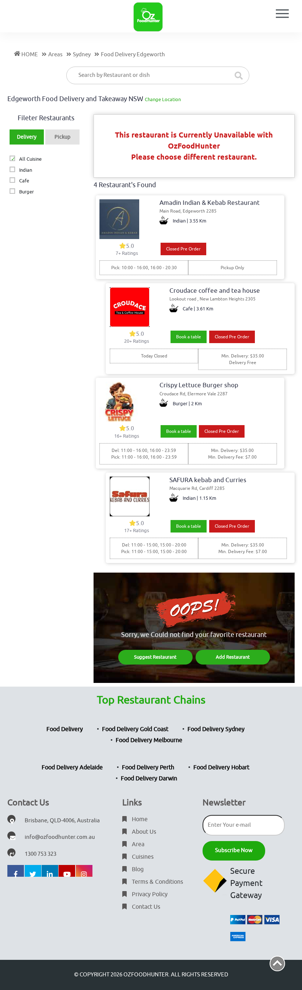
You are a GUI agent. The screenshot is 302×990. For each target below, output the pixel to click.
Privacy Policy (149, 894)
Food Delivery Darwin (149, 778)
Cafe (24, 181)
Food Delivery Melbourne (149, 740)
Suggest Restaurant (155, 657)
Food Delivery (64, 729)
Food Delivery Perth (148, 767)
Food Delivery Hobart (221, 767)
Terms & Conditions (156, 882)
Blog (137, 869)
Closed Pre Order (183, 249)
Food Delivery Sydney (216, 729)
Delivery (26, 137)
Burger (26, 192)
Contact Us (145, 907)
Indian (25, 170)
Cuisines (142, 857)
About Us (143, 832)
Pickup (62, 137)
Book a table (188, 337)
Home (139, 819)
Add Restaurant (233, 657)
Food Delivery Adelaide (72, 767)
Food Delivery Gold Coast (135, 729)
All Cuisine (30, 159)
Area (137, 844)
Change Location (163, 99)
